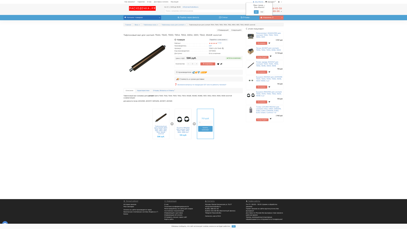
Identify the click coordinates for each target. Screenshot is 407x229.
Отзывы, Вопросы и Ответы (164, 90)
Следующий (236, 30)
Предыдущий (223, 30)
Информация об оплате (173, 215)
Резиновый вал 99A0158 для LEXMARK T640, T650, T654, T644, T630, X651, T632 (152, 130)
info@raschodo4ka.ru (190, 7)
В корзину (208, 64)
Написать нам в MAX (213, 216)
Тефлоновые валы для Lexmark (173, 24)
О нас (149, 2)
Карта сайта (168, 219)
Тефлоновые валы (150, 24)
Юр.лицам (174, 2)
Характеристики (143, 90)
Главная (128, 24)
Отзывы (246, 17)
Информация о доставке (173, 213)
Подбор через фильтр (189, 17)
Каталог (135, 17)
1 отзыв (219, 42)
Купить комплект (196, 129)
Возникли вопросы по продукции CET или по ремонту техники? (200, 84)
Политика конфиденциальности (176, 206)
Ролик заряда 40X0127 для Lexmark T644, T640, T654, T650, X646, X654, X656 (267, 64)
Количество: (180, 64)
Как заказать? (130, 2)
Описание (129, 90)
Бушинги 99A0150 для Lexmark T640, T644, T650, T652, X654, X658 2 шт (269, 93)
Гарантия (141, 2)
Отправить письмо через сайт (175, 217)
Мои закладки (128, 206)
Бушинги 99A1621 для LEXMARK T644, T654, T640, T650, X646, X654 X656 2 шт (269, 79)
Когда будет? (262, 57)
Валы (137, 24)
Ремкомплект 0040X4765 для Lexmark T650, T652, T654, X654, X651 (268, 35)
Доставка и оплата (161, 2)
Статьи (224, 17)
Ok (234, 226)
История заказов (129, 204)
